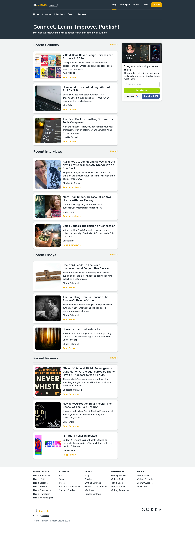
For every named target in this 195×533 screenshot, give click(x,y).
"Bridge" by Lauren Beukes (80, 435)
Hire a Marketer (40, 486)
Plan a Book (117, 483)
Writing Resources (120, 490)
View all (114, 44)
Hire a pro (125, 4)
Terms (36, 520)
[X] (143, 509)
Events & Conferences (96, 486)
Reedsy (45, 516)
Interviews (59, 14)
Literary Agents (145, 483)
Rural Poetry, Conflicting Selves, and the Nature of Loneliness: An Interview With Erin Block (89, 165)
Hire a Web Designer (43, 497)
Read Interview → (72, 187)
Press (62, 483)
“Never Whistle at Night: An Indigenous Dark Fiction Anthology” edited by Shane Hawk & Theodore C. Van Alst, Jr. (89, 372)
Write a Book (117, 479)
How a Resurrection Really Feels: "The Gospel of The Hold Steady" (87, 405)
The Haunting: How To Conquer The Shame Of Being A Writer (85, 298)
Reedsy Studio (118, 475)
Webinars (89, 490)
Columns (46, 14)
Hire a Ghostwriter (42, 490)
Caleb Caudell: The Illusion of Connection (89, 225)
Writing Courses (93, 483)
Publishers (142, 486)
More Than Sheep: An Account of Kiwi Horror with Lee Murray (87, 198)
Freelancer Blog (93, 494)
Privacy (44, 520)
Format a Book (118, 486)
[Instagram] (147, 509)
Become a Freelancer (69, 486)
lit (40, 5)
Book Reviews (144, 475)
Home (36, 14)
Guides (88, 479)
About (62, 475)
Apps (52, 5)
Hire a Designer (40, 483)
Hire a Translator (41, 494)
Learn (136, 4)
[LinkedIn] (151, 509)
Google (131, 96)
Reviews (82, 14)
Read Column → (71, 77)
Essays (71, 14)
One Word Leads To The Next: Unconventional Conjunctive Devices (86, 266)
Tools (145, 4)
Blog (114, 4)
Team (61, 479)
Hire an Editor (40, 479)
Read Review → (71, 394)
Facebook (149, 96)
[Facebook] (156, 509)
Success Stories (67, 490)
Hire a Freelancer (41, 475)
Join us (156, 5)
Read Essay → (70, 287)
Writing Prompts (145, 479)
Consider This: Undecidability (81, 329)
